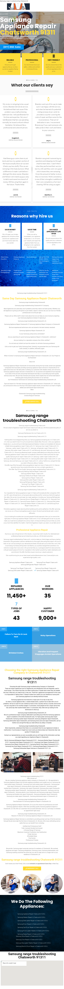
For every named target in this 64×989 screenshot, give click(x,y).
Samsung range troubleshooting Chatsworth (32, 418)
